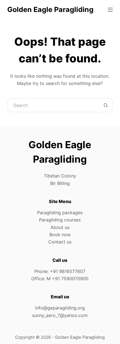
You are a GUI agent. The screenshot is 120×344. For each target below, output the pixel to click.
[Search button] (106, 105)
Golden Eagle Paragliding (50, 9)
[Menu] (110, 9)
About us (60, 227)
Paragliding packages (60, 212)
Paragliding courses (60, 220)
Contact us (59, 242)
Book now (60, 234)
